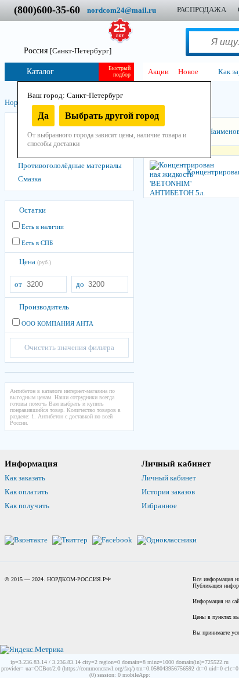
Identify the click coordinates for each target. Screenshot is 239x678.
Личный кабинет (169, 477)
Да (43, 116)
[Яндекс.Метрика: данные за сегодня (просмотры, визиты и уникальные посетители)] (32, 649)
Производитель (44, 306)
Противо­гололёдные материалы (70, 165)
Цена (35, 261)
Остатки (32, 210)
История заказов (168, 491)
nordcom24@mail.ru (121, 10)
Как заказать (25, 477)
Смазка (29, 178)
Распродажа (201, 9)
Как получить (27, 505)
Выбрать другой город (112, 116)
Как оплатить (26, 491)
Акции (158, 71)
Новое (188, 71)
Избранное (159, 505)
